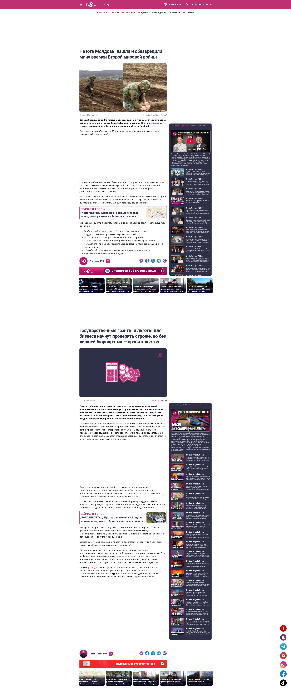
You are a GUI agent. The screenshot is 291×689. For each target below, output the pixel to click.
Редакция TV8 (97, 261)
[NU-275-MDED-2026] (123, 614)
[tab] (183, 126)
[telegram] (159, 261)
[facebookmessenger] (141, 261)
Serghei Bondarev (98, 654)
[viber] (165, 261)
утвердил (93, 567)
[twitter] (153, 261)
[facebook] (147, 261)
